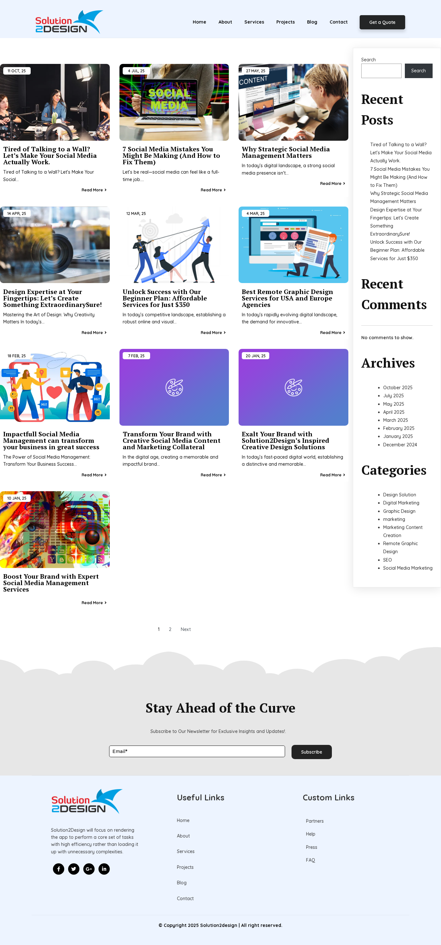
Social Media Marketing (408, 568)
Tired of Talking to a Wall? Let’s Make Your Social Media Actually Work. (401, 153)
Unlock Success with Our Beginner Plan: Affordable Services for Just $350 (397, 250)
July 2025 (393, 396)
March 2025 (395, 420)
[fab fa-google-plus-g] (89, 869)
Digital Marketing (401, 503)
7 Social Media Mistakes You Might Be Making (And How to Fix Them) (400, 177)
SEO (387, 560)
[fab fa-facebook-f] (58, 869)
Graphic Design (399, 511)
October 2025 (398, 388)
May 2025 (393, 404)
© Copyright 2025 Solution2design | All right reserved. (220, 925)
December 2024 (400, 445)
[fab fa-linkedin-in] (104, 869)
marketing (394, 519)
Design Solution (399, 495)
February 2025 (399, 428)
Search (368, 60)
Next (186, 629)
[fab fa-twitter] (73, 869)
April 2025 (394, 412)
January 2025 (398, 436)
